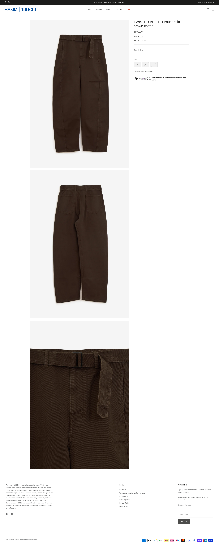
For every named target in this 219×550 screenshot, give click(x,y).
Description (138, 50)
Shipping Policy (124, 500)
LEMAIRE (139, 37)
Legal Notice (123, 506)
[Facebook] (5, 2)
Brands (108, 9)
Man (89, 9)
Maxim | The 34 (14, 539)
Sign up (184, 521)
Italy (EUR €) (201, 2)
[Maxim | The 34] (20, 9)
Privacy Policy (124, 503)
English (210, 2)
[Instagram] (8, 2)
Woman (99, 9)
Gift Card (119, 9)
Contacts (122, 490)
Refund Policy (124, 496)
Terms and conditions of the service (132, 493)
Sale (128, 9)
